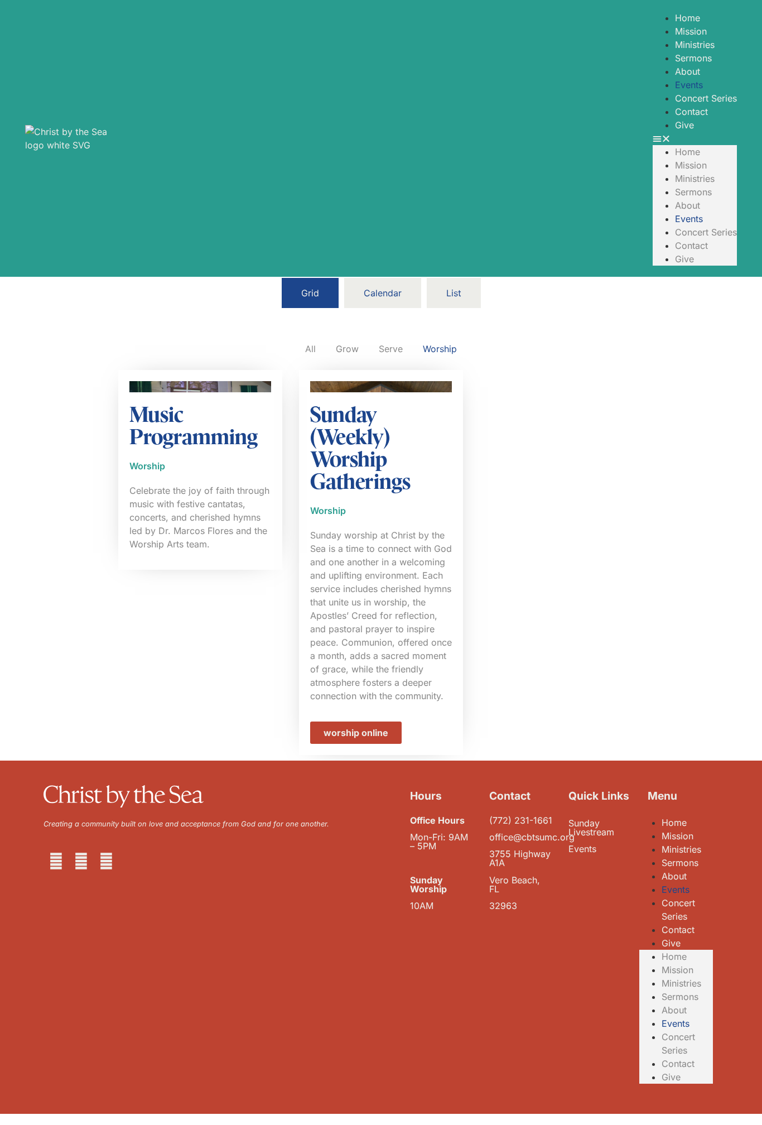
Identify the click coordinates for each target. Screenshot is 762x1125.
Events (689, 84)
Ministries (695, 44)
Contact (691, 111)
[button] (695, 138)
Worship (440, 348)
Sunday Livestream (591, 828)
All (310, 348)
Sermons (693, 58)
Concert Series (706, 98)
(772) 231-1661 (520, 820)
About (687, 71)
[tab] (310, 293)
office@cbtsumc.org (532, 837)
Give (684, 125)
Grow (347, 348)
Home (687, 17)
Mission (691, 31)
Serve (391, 348)
